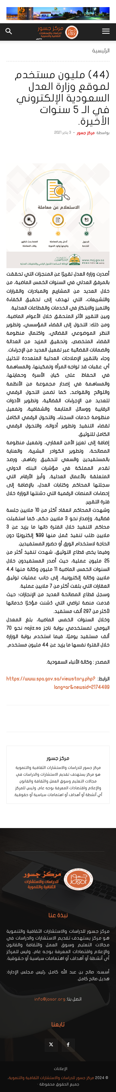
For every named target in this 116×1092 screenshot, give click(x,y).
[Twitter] (88, 147)
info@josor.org (49, 999)
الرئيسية (101, 50)
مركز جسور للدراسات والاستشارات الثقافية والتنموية (51, 1078)
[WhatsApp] (73, 147)
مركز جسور (86, 133)
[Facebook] (103, 147)
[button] (105, 32)
